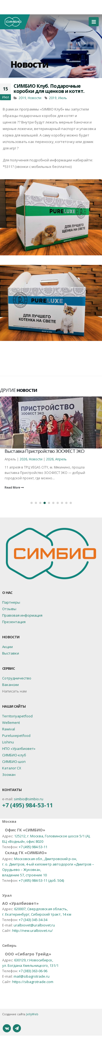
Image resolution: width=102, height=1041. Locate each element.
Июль (62, 98)
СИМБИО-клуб (14, 755)
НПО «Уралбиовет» (18, 748)
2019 (22, 98)
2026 (20, 459)
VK (7, 1028)
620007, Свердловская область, (41, 908)
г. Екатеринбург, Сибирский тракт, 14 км (36, 914)
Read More (13, 487)
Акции (7, 646)
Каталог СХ (11, 768)
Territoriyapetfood (17, 716)
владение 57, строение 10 (24, 875)
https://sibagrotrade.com (32, 981)
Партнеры (11, 602)
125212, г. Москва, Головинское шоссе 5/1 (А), (52, 836)
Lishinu (8, 742)
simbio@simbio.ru (28, 798)
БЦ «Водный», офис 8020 (22, 841)
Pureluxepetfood (16, 735)
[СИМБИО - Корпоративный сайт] (15, 21)
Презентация (14, 621)
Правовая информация (22, 615)
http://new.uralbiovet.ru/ (32, 930)
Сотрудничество (16, 678)
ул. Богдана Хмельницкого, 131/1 (30, 965)
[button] (31, 502)
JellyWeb (32, 1014)
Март (56, 459)
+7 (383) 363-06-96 (33, 970)
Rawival (8, 729)
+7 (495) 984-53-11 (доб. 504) (41, 880)
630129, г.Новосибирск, (33, 960)
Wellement (11, 722)
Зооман (9, 774)
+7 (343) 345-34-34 (33, 919)
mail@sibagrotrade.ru (32, 976)
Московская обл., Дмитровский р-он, (45, 858)
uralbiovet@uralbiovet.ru (34, 925)
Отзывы (9, 608)
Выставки (10, 653)
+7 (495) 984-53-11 (27, 805)
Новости (29, 64)
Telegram (17, 1028)
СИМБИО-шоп (14, 761)
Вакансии (10, 684)
